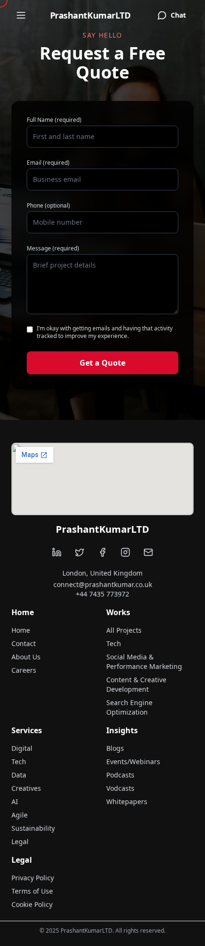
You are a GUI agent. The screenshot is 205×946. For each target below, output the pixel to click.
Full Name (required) (54, 120)
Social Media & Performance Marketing (144, 661)
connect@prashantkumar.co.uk (102, 584)
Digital (21, 748)
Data (18, 774)
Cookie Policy (31, 904)
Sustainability (33, 828)
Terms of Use (32, 891)
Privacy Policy (32, 877)
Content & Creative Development (136, 684)
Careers (23, 670)
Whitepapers (126, 801)
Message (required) (53, 248)
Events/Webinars (133, 761)
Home (20, 630)
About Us (26, 656)
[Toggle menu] (21, 15)
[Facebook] (102, 552)
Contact (23, 643)
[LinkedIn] (56, 552)
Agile (19, 814)
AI (14, 801)
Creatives (26, 788)
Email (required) (48, 163)
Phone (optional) (48, 205)
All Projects (124, 630)
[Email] (148, 552)
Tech (113, 643)
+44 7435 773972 (102, 593)
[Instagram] (125, 552)
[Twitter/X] (79, 552)
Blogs (115, 748)
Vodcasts (120, 788)
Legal (20, 841)
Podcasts (120, 774)
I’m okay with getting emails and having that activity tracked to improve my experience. (105, 332)
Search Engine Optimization (129, 707)
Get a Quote (102, 363)
